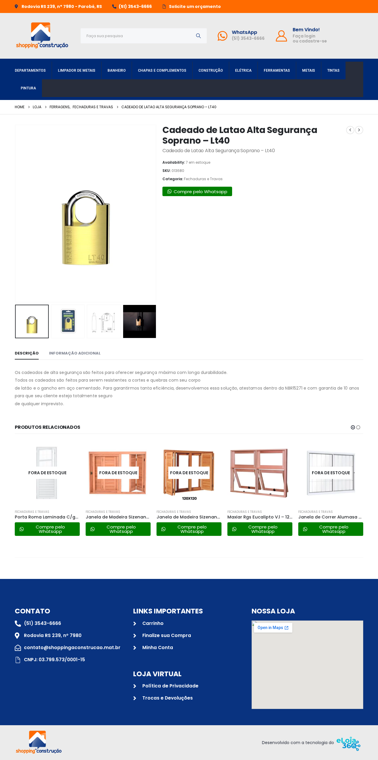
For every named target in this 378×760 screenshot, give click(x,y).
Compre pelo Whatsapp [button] (200, 191)
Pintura (28, 88)
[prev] (350, 130)
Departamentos (30, 70)
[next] (359, 130)
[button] (16, 213)
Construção (210, 70)
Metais (308, 70)
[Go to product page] (259, 473)
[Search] (198, 35)
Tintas (333, 70)
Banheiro (116, 70)
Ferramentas (277, 70)
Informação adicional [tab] (75, 353)
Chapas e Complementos (162, 70)
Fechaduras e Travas (203, 178)
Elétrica (243, 70)
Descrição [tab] (27, 353)
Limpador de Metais (76, 70)
